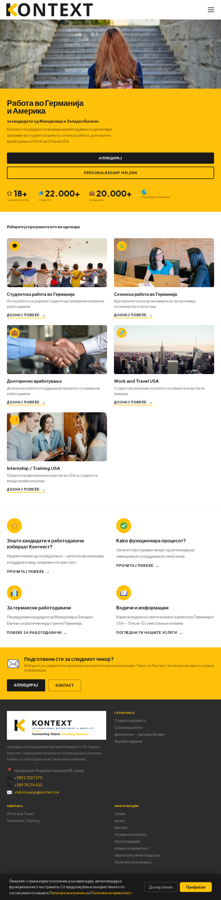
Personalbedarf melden (110, 173)
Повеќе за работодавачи (34, 632)
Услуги (120, 814)
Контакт (65, 685)
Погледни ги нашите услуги (146, 632)
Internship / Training (23, 821)
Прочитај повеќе (25, 571)
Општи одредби (127, 841)
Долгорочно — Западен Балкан (140, 734)
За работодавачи (128, 741)
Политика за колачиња (133, 862)
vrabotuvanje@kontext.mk (36, 792)
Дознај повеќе (23, 315)
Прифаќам (195, 887)
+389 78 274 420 (28, 785)
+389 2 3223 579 (28, 778)
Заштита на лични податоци (137, 855)
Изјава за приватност (132, 848)
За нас (120, 821)
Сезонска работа (128, 727)
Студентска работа (130, 720)
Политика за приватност (111, 893)
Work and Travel (20, 814)
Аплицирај (110, 158)
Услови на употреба (131, 834)
